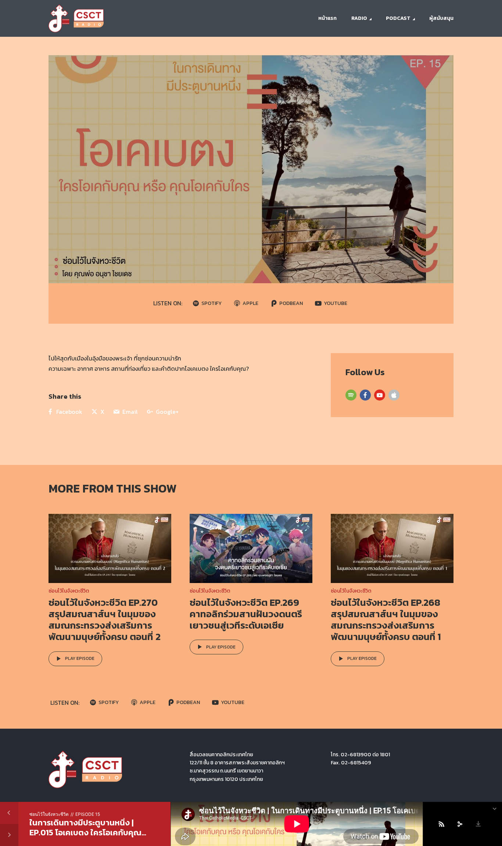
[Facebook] (365, 395)
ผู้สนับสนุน (441, 18)
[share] (460, 824)
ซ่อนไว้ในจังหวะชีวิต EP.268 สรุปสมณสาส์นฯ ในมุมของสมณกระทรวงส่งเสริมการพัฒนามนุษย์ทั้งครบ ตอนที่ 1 (386, 619)
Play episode (79, 658)
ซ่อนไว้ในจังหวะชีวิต (69, 591)
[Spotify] (350, 395)
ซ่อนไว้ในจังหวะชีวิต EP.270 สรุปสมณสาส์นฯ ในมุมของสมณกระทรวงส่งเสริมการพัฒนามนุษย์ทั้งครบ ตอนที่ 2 (105, 619)
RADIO (359, 18)
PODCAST (398, 18)
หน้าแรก (327, 18)
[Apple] (393, 395)
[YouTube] (379, 395)
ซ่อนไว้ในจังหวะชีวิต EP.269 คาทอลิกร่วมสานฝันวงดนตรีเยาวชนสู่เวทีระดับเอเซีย (246, 613)
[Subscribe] (441, 824)
